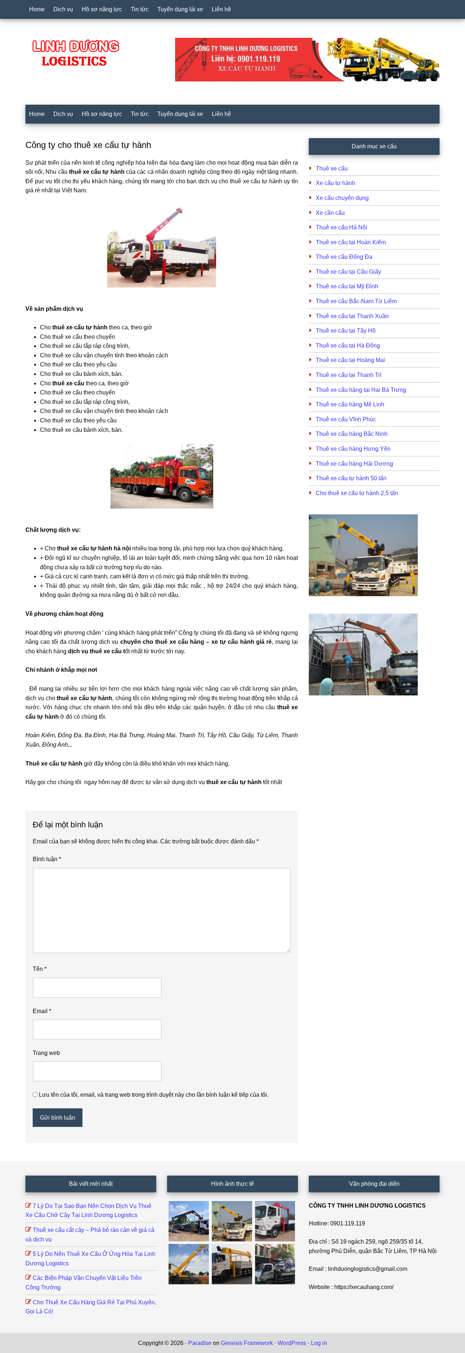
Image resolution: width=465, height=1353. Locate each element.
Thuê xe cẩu (332, 168)
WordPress (292, 1343)
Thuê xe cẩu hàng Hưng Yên (353, 449)
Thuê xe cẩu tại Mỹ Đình (347, 286)
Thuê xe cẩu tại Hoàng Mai (350, 360)
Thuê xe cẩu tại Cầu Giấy (348, 272)
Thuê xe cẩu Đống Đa (344, 257)
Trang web (46, 1053)
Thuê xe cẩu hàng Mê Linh (350, 404)
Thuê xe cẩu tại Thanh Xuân (352, 316)
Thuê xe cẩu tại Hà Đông (348, 345)
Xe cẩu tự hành (335, 183)
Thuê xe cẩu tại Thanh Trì (348, 375)
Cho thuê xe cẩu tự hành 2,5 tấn (357, 493)
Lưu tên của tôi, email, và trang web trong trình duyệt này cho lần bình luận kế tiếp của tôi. (153, 1095)
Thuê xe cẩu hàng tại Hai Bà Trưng (361, 390)
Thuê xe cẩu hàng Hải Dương (354, 464)
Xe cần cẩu (330, 213)
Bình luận (47, 859)
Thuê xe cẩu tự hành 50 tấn (351, 478)
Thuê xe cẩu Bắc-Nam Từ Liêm (356, 301)
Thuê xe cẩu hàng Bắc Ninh (352, 434)
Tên (39, 969)
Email (42, 1011)
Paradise (199, 1343)
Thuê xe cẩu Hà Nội (341, 227)
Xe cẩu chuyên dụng (342, 198)
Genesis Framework (247, 1343)
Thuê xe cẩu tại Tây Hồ (346, 331)
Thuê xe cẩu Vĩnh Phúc (346, 419)
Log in (319, 1343)
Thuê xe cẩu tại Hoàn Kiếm (351, 242)
